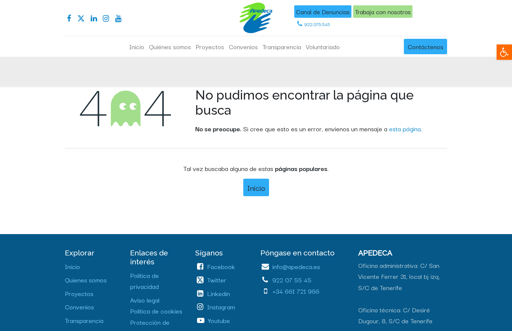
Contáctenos (425, 46)
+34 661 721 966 (296, 291)
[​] (69, 18)
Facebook (221, 266)
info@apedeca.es (296, 266)
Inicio (256, 187)
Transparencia (84, 320)
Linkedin (218, 293)
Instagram (221, 306)
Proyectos (79, 293)
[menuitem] (137, 47)
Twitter (216, 279)
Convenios (79, 306)
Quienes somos (86, 279)
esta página (405, 128)
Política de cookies (156, 311)
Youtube (219, 320)
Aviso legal (144, 300)
